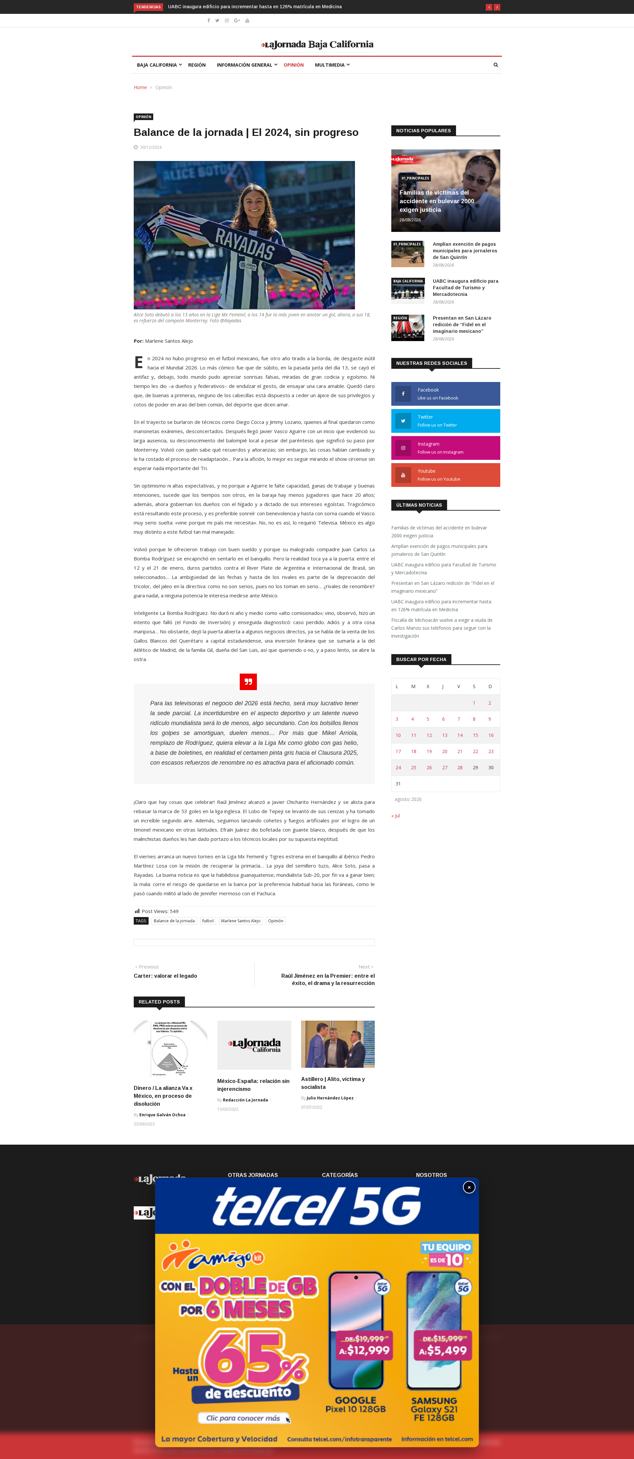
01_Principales (415, 178)
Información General (244, 65)
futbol (208, 921)
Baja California (157, 65)
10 (398, 735)
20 (444, 751)
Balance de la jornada (174, 921)
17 (398, 751)
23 (491, 751)
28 (460, 767)
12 (429, 735)
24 (398, 767)
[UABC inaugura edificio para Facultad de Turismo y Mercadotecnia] (409, 292)
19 (429, 751)
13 (444, 735)
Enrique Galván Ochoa (162, 1115)
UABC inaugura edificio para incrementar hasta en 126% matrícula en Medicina (441, 605)
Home (140, 87)
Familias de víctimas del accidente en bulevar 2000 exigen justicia (437, 201)
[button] (489, 7)
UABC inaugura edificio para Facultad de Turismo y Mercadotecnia (466, 287)
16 (491, 735)
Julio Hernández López (330, 1098)
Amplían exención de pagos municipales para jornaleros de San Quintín (465, 250)
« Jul (395, 815)
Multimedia (330, 65)
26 (429, 767)
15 (475, 735)
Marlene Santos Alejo (241, 921)
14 (460, 735)
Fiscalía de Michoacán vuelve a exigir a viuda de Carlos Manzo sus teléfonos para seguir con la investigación (442, 628)
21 (460, 751)
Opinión (294, 65)
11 (413, 735)
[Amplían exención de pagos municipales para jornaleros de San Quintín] (409, 255)
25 (413, 767)
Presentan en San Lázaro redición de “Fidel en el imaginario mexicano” (462, 324)
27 (444, 767)
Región (197, 65)
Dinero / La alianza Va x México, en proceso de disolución (163, 1096)
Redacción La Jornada (245, 1100)
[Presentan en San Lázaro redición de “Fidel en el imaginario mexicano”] (409, 329)
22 (475, 751)
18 (413, 751)
